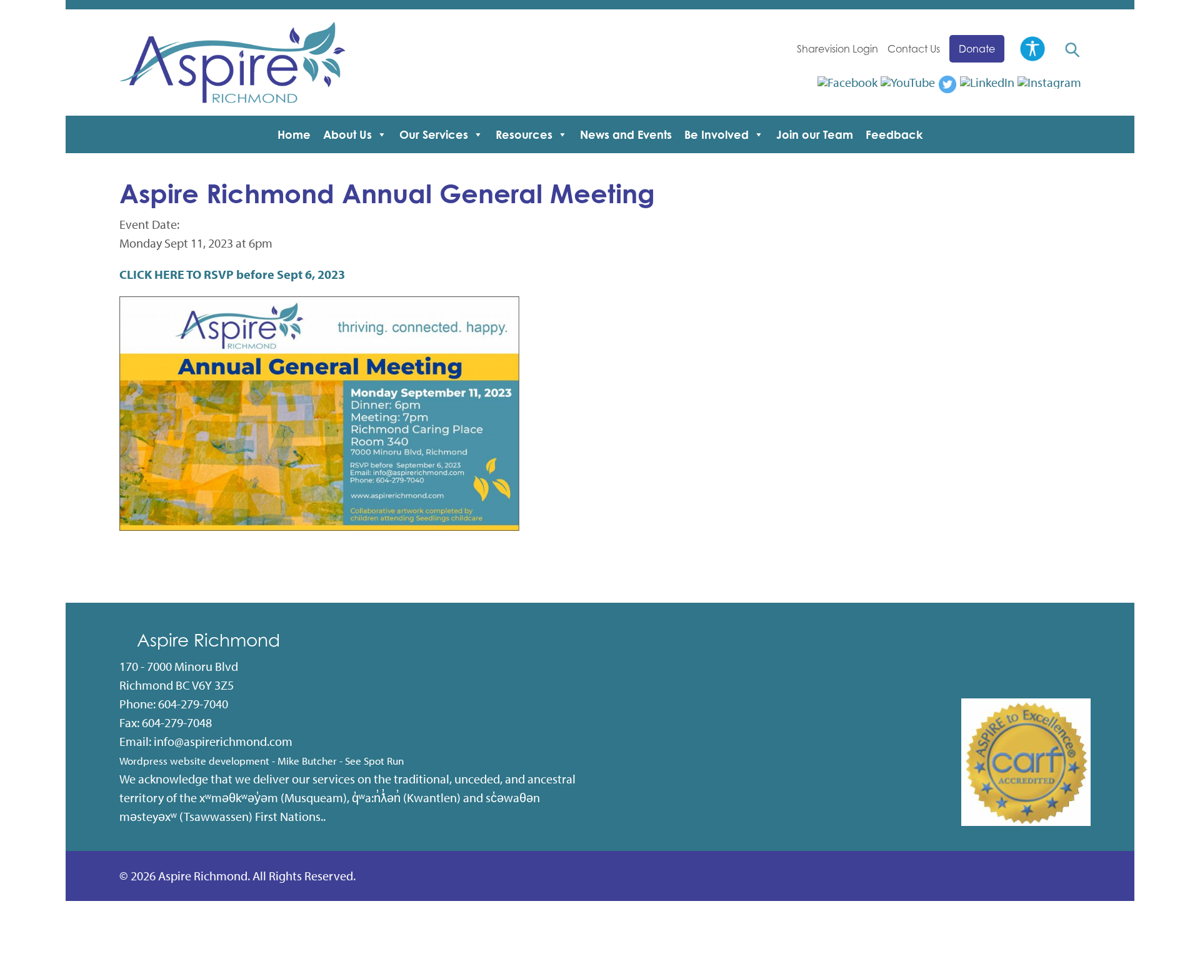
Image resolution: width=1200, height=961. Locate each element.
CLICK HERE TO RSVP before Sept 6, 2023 (232, 274)
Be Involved (716, 134)
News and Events (626, 134)
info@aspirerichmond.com (223, 741)
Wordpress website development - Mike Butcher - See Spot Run (261, 760)
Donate (977, 49)
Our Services (433, 134)
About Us (347, 134)
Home (294, 134)
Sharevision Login (837, 49)
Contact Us (914, 49)
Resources (524, 134)
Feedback (894, 134)
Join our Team (814, 134)
